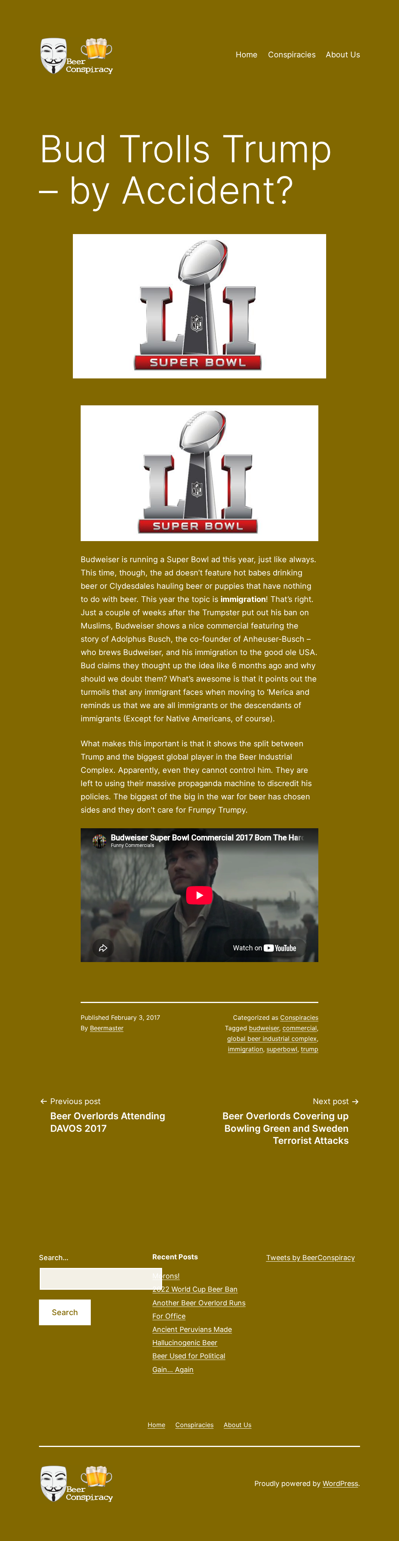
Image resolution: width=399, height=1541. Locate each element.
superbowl (282, 1049)
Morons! (166, 1276)
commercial (299, 1028)
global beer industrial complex (272, 1038)
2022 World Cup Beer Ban (195, 1289)
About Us (343, 54)
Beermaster (107, 1028)
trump (309, 1049)
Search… (54, 1257)
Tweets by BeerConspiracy (310, 1257)
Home (247, 54)
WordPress (340, 1483)
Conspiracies (292, 54)
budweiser (264, 1028)
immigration (245, 1049)
